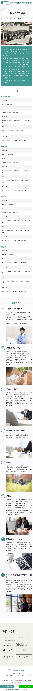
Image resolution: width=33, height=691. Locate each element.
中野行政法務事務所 (21, 680)
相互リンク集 (13, 675)
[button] (24, 650)
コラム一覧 (5, 675)
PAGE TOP (30, 668)
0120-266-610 (22, 644)
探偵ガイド (18, 682)
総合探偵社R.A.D (22, 675)
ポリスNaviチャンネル (8, 680)
